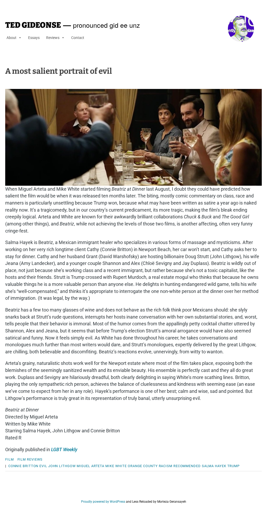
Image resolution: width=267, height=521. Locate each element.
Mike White (116, 466)
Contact (77, 38)
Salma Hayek (214, 466)
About (11, 38)
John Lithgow (62, 466)
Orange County (143, 466)
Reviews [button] (52, 38)
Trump (233, 466)
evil (43, 466)
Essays (34, 38)
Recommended (187, 466)
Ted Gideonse (33, 25)
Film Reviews (30, 459)
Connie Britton (23, 466)
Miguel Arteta (90, 466)
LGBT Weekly (64, 449)
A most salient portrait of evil (58, 71)
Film (9, 459)
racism (165, 466)
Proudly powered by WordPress (103, 501)
